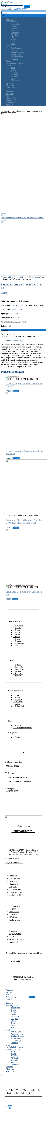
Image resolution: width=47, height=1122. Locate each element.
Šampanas (12, 112)
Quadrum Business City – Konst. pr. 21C (23, 854)
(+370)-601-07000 (20, 9)
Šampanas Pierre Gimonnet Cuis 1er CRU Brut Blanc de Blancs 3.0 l (24, 521)
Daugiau (16, 391)
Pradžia (4, 112)
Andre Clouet (16, 309)
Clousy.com (29, 979)
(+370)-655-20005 (12, 777)
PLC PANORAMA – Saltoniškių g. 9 (23, 850)
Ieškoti (27, 7)
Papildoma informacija (14, 340)
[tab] (26, 340)
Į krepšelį (16, 458)
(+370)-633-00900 (12, 781)
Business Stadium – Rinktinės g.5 (23, 852)
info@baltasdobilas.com (14, 863)
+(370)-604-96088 (12, 766)
